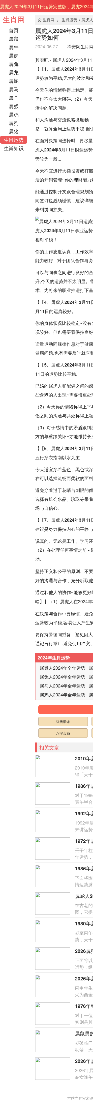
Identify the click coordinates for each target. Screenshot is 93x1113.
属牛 (14, 47)
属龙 (14, 72)
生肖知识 (14, 148)
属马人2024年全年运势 (62, 685)
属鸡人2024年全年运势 (62, 694)
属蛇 (14, 80)
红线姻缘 (63, 721)
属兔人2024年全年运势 (62, 676)
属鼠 (14, 38)
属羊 (14, 97)
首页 (14, 30)
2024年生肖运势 (54, 658)
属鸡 (14, 114)
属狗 (14, 122)
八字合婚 (63, 733)
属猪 (14, 131)
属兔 (14, 63)
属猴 (14, 106)
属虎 (14, 55)
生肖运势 (14, 139)
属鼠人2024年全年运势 (62, 667)
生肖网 (13, 19)
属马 (14, 89)
